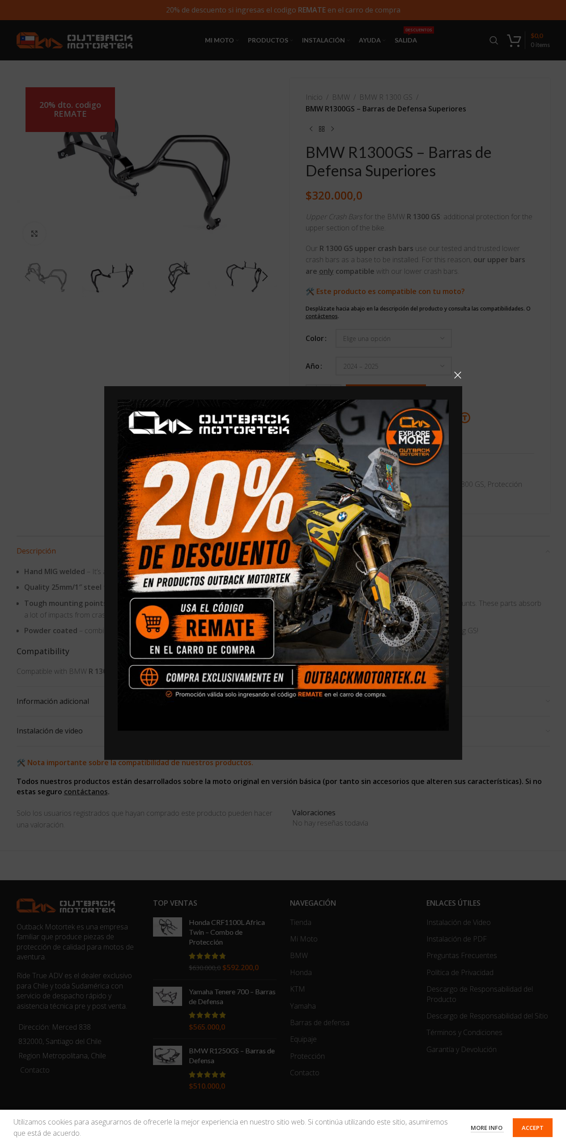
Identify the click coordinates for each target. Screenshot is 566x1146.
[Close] (458, 375)
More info (487, 1128)
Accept (533, 1128)
